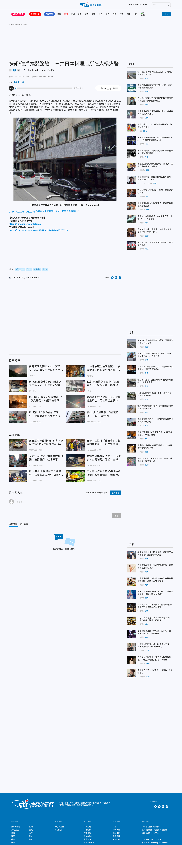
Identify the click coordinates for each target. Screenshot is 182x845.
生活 (100, 14)
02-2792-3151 (156, 839)
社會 (80, 14)
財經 (135, 14)
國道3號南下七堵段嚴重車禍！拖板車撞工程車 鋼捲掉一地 (131, 461)
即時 (59, 14)
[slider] (44, 88)
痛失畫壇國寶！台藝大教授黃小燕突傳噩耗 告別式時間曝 (131, 153)
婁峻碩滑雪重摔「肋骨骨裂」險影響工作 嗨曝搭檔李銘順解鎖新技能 (131, 555)
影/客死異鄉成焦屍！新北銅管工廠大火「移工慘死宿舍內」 (18, 386)
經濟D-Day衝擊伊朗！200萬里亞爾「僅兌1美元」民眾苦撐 (131, 219)
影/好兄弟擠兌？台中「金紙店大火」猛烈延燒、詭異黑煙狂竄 (75, 386)
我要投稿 (116, 839)
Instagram (159, 806)
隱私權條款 (88, 836)
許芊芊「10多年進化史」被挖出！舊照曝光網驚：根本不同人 (131, 232)
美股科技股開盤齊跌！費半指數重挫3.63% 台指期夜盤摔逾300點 (131, 140)
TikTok (167, 806)
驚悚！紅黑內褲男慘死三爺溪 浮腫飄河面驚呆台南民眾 (131, 75)
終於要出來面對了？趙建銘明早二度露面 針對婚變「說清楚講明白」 (131, 101)
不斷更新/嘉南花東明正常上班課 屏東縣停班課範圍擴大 (131, 88)
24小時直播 (59, 827)
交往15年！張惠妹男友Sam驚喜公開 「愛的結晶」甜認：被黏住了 (131, 621)
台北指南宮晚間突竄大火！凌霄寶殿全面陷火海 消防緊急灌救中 (131, 369)
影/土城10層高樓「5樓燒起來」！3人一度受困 (75, 417)
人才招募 (87, 830)
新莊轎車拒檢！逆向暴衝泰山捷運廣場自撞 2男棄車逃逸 (131, 383)
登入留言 (115, 493)
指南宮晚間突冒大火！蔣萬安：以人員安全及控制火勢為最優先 (18, 371)
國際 (107, 14)
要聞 (73, 14)
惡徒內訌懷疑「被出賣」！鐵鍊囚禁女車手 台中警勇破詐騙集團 (75, 445)
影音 (121, 14)
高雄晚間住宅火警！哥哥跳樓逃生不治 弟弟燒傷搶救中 (75, 401)
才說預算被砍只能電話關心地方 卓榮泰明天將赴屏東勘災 (131, 114)
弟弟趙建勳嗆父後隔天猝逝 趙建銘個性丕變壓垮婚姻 (131, 206)
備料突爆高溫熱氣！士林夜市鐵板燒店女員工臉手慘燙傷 (131, 422)
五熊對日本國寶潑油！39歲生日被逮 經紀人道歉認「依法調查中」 (131, 647)
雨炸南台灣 (35, 14)
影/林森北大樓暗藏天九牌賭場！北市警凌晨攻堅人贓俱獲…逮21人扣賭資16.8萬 (18, 476)
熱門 (66, 14)
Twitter (151, 806)
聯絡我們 (116, 833)
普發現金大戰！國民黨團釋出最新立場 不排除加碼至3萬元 (131, 180)
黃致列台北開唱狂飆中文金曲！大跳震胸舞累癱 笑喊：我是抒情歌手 (131, 594)
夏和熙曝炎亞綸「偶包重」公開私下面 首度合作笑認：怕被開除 (131, 634)
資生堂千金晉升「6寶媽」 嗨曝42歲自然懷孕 (131, 673)
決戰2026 (49, 14)
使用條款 (87, 833)
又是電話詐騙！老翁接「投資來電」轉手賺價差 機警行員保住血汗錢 (75, 476)
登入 (166, 14)
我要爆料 (116, 836)
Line (163, 806)
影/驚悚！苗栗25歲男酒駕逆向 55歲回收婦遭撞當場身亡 (131, 448)
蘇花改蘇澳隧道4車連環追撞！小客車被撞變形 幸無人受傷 (131, 435)
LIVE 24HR (19, 14)
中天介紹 (87, 827)
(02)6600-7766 (153, 833)
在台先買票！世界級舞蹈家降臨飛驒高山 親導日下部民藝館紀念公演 (131, 607)
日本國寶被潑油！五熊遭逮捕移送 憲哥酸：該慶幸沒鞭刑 (131, 568)
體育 (94, 14)
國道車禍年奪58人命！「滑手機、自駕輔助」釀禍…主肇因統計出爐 (75, 460)
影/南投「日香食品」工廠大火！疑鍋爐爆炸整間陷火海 (18, 417)
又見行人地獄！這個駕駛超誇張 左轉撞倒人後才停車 (18, 460)
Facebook (155, 806)
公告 (114, 827)
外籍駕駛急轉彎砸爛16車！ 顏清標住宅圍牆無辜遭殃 (131, 396)
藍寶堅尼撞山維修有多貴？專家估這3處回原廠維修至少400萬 (18, 445)
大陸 (114, 14)
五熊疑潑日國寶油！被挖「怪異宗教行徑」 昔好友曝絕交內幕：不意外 (131, 660)
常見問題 (116, 830)
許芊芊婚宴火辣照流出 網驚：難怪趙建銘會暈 (131, 193)
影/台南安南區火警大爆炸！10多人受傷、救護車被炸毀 (18, 401)
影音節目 (58, 830)
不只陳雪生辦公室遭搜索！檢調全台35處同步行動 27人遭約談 (131, 356)
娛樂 (87, 14)
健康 (128, 14)
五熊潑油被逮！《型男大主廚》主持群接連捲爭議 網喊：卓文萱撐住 (131, 581)
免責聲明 (87, 839)
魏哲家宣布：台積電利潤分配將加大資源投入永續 (131, 245)
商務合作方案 (89, 842)
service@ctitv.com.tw (159, 843)
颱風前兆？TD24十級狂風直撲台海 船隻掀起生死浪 (131, 127)
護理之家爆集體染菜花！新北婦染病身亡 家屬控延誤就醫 (131, 409)
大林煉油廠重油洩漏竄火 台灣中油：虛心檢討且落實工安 (75, 371)
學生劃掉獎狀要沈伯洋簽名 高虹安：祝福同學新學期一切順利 (131, 167)
